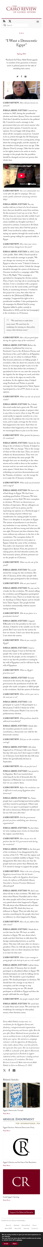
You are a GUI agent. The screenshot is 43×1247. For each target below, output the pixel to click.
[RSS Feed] (4, 21)
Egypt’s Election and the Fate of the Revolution (19, 1162)
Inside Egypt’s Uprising (11, 1197)
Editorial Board (26, 1225)
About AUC (17, 1228)
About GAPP (8, 1228)
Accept (6, 1243)
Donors (34, 1225)
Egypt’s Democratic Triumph (13, 1110)
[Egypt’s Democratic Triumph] (21, 1095)
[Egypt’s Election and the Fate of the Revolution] (21, 1147)
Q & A (21, 33)
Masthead (16, 1225)
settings (19, 1240)
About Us (8, 1225)
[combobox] (16, 25)
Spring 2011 (21, 54)
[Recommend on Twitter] (17, 76)
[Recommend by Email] (25, 76)
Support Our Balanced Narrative (21, 1212)
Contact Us (35, 1228)
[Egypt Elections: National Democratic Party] (21, 1121)
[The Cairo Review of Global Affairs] (21, 9)
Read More (6, 1113)
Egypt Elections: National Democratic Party (18, 1127)
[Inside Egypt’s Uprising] (21, 1181)
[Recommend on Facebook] (21, 76)
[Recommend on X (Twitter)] (4, 1070)
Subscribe (26, 1228)
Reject (14, 1243)
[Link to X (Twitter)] (10, 21)
